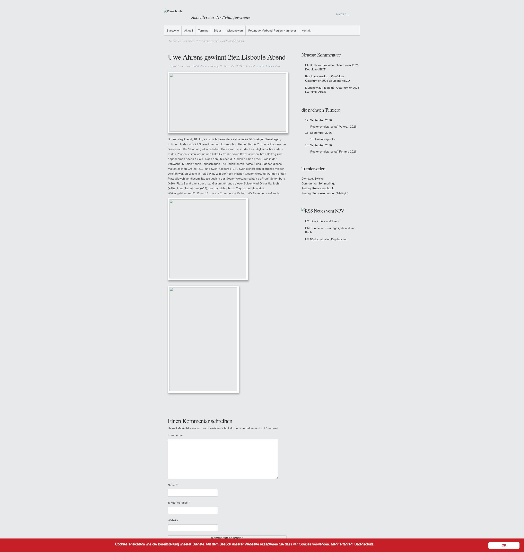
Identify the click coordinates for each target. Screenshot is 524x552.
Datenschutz (364, 544)
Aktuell (188, 30)
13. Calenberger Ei (322, 139)
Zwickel (319, 178)
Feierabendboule (323, 188)
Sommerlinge (326, 183)
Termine (203, 30)
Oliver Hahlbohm (194, 66)
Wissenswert (235, 30)
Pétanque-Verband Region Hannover (272, 30)
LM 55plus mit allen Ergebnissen (326, 239)
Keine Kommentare (269, 66)
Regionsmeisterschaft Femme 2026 (333, 151)
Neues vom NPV (329, 210)
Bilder (217, 30)
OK (504, 545)
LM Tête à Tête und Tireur (322, 221)
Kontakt (306, 30)
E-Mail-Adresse (179, 502)
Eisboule (188, 41)
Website (173, 520)
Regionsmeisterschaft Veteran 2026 (333, 126)
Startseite (173, 30)
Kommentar (175, 435)
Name (172, 485)
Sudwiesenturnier (323, 193)
